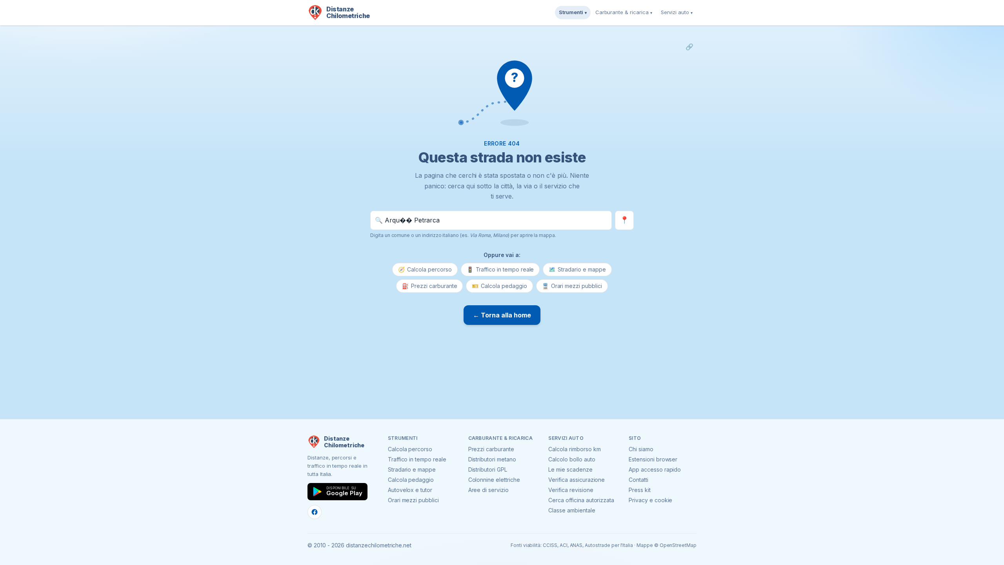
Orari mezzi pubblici (572, 285)
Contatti (638, 479)
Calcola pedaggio (499, 285)
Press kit (640, 490)
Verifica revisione (570, 490)
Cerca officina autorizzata (581, 500)
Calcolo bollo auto (571, 459)
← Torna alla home (502, 315)
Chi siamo (641, 449)
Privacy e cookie (650, 500)
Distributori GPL (487, 469)
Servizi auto (677, 12)
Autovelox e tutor (410, 490)
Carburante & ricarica (623, 12)
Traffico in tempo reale (500, 269)
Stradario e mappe (577, 269)
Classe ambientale (571, 510)
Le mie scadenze (570, 469)
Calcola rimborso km (574, 449)
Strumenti (573, 12)
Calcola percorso (424, 269)
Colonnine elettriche (494, 479)
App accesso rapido (655, 469)
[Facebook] (314, 512)
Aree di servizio (488, 490)
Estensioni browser (653, 459)
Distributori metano (492, 459)
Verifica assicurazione (576, 479)
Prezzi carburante (429, 285)
